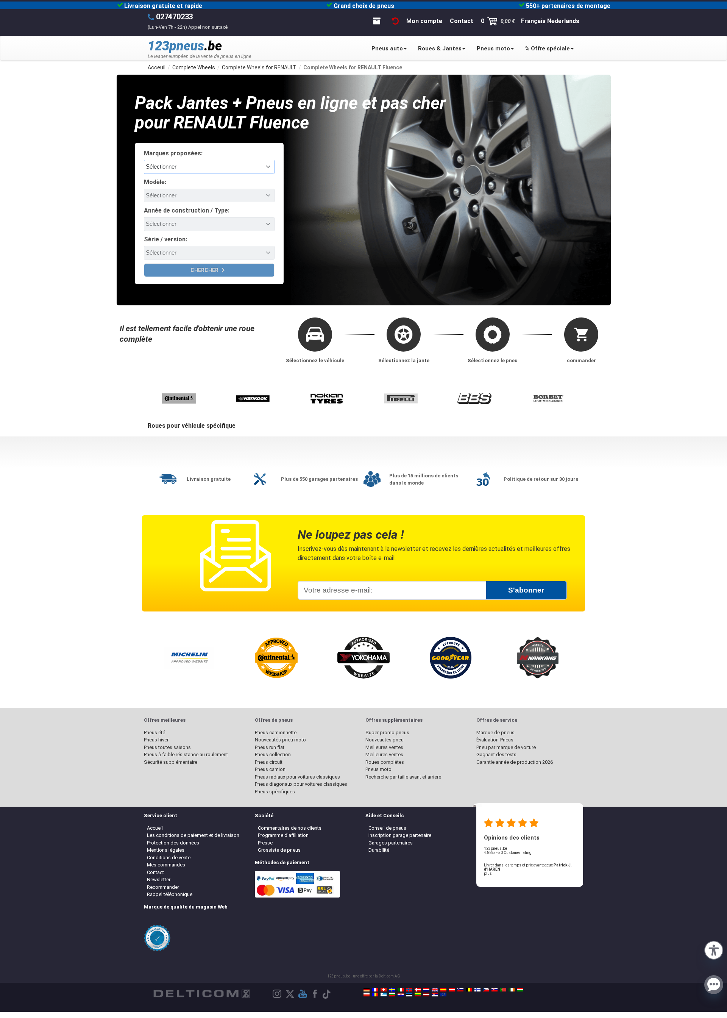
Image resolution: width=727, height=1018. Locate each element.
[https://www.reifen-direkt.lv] (426, 994)
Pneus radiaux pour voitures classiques (297, 777)
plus (488, 873)
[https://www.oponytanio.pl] (367, 994)
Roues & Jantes (440, 48)
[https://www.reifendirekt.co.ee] (409, 994)
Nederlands (563, 21)
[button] (713, 949)
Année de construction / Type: (186, 210)
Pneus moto (493, 48)
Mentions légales (165, 850)
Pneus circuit (268, 762)
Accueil (155, 828)
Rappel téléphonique (169, 894)
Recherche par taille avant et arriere (403, 777)
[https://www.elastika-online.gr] (384, 994)
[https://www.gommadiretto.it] (401, 989)
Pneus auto (387, 48)
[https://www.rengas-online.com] (477, 989)
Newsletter (158, 879)
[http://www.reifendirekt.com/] (443, 994)
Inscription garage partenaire (399, 835)
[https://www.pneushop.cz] (486, 989)
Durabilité (378, 850)
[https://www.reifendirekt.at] (452, 989)
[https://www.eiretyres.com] (512, 989)
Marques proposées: (173, 153)
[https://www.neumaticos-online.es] (443, 989)
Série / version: (165, 239)
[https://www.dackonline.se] (392, 989)
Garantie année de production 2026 (514, 762)
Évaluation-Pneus (494, 740)
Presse (265, 843)
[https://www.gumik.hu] (520, 989)
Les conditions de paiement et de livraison (193, 835)
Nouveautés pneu (384, 740)
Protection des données (173, 843)
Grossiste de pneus (279, 850)
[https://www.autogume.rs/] (435, 994)
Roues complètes (384, 762)
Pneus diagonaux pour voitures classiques (301, 784)
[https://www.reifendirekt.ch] (384, 989)
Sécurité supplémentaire (170, 762)
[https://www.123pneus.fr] (375, 989)
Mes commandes (166, 865)
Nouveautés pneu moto (280, 740)
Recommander (163, 887)
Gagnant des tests (496, 754)
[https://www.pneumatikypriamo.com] (494, 989)
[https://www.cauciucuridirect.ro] (375, 994)
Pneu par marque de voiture (506, 747)
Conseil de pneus (387, 828)
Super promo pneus (387, 732)
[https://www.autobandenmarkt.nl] (426, 989)
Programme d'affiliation (283, 835)
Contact (155, 872)
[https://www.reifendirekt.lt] (418, 994)
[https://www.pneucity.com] (503, 989)
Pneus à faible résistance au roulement (186, 754)
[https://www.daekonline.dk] (418, 989)
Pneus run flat (269, 747)
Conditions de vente (168, 857)
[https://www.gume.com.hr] (401, 994)
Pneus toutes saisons (167, 747)
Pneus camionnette (275, 732)
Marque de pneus (495, 732)
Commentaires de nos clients (289, 828)
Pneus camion (270, 769)
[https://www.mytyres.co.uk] (435, 989)
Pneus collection (273, 754)
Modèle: (155, 182)
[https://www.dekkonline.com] (409, 989)
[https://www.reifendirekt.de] (367, 989)
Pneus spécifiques (275, 791)
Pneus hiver (156, 740)
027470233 (174, 16)
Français (533, 21)
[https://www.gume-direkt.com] (460, 989)
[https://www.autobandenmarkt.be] (469, 989)
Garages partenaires (390, 843)
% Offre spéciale (547, 48)
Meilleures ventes (384, 747)
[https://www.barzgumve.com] (392, 994)
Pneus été (154, 732)
